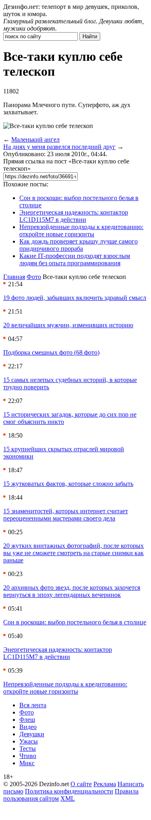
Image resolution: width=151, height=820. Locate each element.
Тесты (27, 748)
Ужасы (28, 741)
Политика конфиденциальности (69, 791)
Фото (34, 276)
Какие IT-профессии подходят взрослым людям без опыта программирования (74, 259)
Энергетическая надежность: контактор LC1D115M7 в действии (73, 216)
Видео (28, 726)
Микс (27, 763)
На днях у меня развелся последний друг (59, 146)
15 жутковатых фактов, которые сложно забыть (68, 483)
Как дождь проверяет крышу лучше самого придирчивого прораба (78, 245)
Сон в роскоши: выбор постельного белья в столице (74, 622)
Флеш (27, 719)
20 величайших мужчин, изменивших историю (68, 325)
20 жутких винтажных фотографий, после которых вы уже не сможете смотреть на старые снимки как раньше (73, 553)
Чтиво (27, 755)
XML (67, 798)
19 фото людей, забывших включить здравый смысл (74, 297)
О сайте (81, 784)
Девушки (31, 734)
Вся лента (32, 705)
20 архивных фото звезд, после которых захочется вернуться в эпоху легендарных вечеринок (71, 591)
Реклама (104, 784)
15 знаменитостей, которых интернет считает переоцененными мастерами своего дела (65, 515)
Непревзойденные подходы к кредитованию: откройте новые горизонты (81, 230)
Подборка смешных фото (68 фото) (51, 352)
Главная (14, 276)
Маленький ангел (35, 139)
